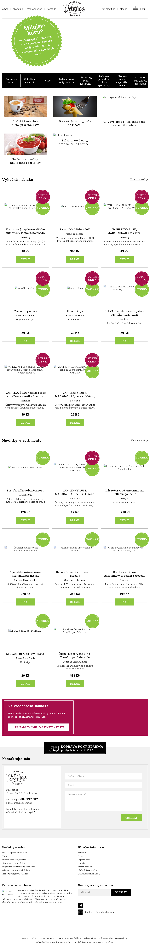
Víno (48, 80)
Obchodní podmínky (87, 870)
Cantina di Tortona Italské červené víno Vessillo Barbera (75, 567)
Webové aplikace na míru (47, 942)
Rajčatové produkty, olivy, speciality (104, 80)
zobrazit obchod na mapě (19, 812)
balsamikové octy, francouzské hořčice (75, 140)
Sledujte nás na (100, 912)
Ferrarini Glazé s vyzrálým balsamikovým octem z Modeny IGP (124, 567)
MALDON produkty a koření (15, 852)
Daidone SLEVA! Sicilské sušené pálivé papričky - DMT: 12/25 (124, 305)
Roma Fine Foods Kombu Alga (75, 305)
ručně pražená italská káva (25, 111)
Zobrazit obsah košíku (140, 9)
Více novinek (138, 440)
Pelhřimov (109, 942)
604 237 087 (29, 799)
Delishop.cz (36, 938)
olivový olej (124, 111)
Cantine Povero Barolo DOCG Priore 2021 (75, 224)
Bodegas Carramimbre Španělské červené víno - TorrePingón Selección (75, 648)
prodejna (18, 8)
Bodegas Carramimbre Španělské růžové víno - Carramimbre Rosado (25, 567)
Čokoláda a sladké (29, 81)
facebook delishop (80, 905)
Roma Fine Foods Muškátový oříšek (25, 305)
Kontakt (81, 863)
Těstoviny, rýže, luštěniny (86, 80)
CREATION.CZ (98, 942)
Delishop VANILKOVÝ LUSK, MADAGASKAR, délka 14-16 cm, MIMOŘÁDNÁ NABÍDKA (75, 387)
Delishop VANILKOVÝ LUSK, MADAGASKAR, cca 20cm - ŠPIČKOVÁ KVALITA (124, 224)
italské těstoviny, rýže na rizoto (75, 111)
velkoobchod (34, 8)
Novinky (82, 852)
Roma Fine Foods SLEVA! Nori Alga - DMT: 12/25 (25, 648)
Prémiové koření (11, 81)
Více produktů (137, 179)
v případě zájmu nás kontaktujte (38, 727)
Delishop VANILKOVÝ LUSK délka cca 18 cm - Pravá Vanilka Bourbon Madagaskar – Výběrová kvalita (25, 387)
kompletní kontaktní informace (23, 808)
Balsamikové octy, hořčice (66, 81)
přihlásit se (108, 8)
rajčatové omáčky (25, 149)
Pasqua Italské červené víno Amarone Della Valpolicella (124, 485)
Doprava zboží (84, 859)
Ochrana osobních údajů (89, 873)
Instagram (59, 902)
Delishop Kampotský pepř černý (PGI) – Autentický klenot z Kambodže (25, 224)
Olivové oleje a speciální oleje (122, 80)
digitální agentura (83, 942)
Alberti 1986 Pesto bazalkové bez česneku (25, 485)
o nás (5, 8)
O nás (80, 856)
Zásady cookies (85, 866)
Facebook (49, 902)
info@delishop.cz (23, 802)
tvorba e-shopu (66, 942)
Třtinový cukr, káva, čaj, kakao (140, 80)
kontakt (51, 8)
